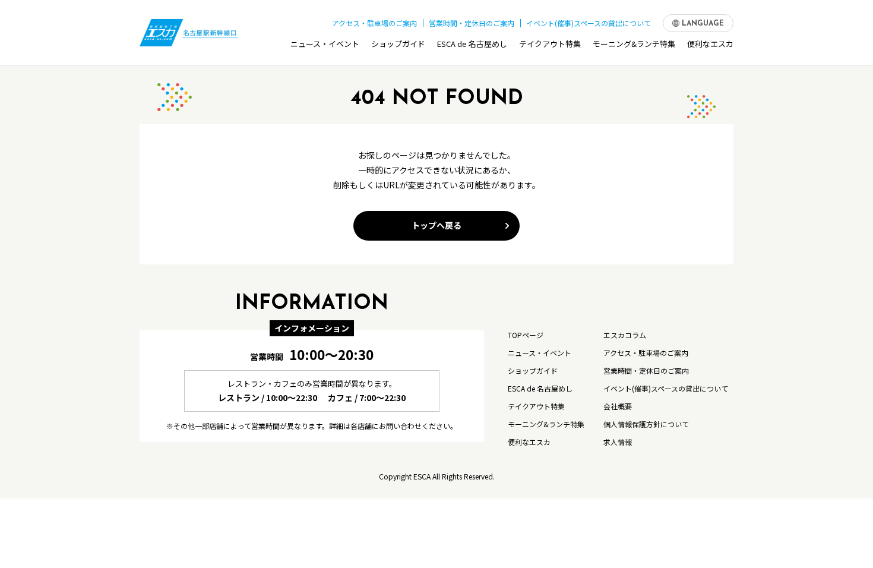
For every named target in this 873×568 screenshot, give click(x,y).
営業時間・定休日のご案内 (471, 23)
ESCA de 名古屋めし (472, 43)
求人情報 (617, 442)
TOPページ (525, 335)
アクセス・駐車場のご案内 (374, 23)
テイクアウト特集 (550, 43)
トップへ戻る (436, 225)
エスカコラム (624, 335)
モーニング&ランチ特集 (634, 43)
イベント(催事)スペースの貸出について (588, 23)
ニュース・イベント (324, 43)
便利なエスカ (710, 43)
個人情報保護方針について (646, 424)
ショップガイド (398, 43)
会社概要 (617, 406)
